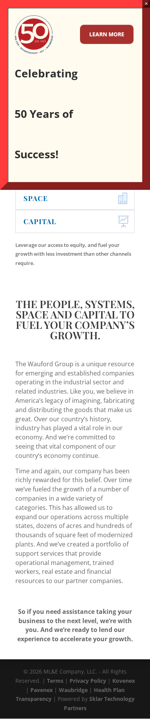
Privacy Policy (88, 680)
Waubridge (73, 690)
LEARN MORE (106, 34)
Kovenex (123, 680)
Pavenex (41, 690)
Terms (55, 680)
